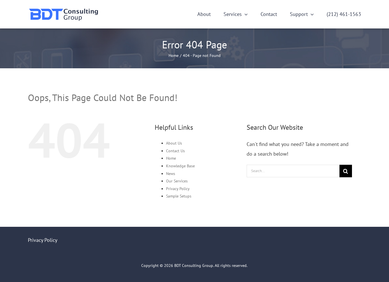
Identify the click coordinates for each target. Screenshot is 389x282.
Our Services (177, 181)
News (170, 173)
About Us (174, 143)
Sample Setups (178, 196)
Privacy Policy (178, 188)
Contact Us (175, 150)
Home (171, 158)
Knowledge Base (180, 165)
